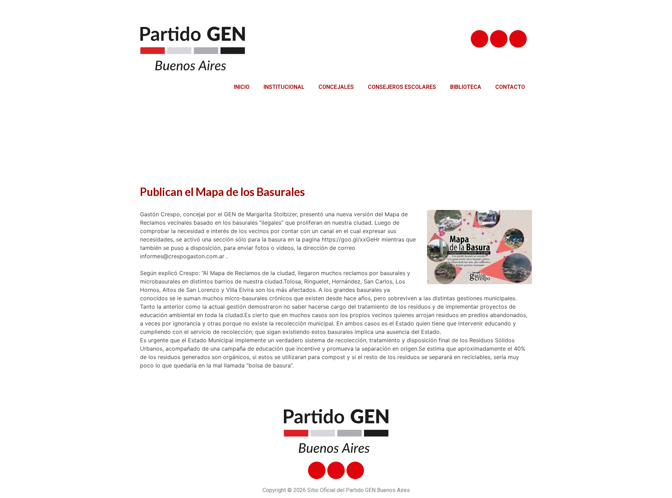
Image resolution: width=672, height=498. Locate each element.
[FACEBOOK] (479, 39)
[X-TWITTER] (498, 39)
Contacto (510, 87)
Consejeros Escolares (402, 87)
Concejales (336, 87)
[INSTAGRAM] (518, 39)
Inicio (242, 87)
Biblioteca (465, 87)
